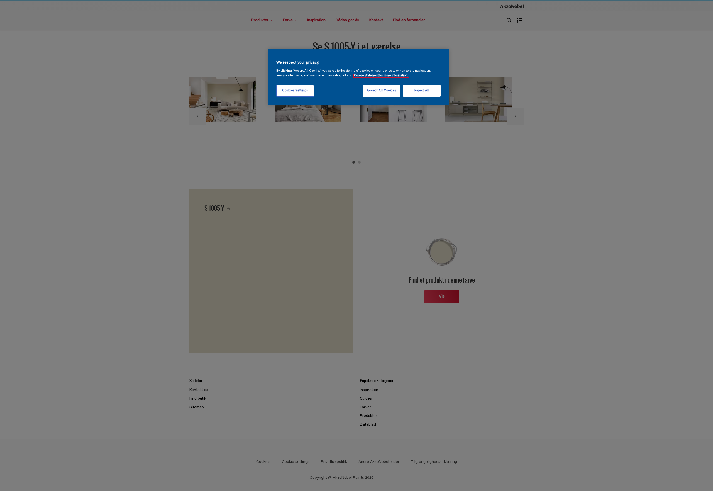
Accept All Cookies (381, 90)
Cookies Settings (295, 90)
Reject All (421, 90)
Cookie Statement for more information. (381, 75)
